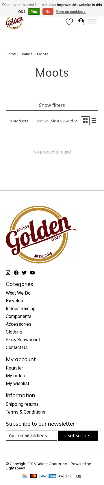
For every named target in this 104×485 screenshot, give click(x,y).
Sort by (42, 121)
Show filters (52, 105)
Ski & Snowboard (23, 339)
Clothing (14, 332)
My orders (16, 375)
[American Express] (52, 476)
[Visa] (43, 476)
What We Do (18, 293)
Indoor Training (21, 308)
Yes (34, 12)
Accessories (18, 324)
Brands (26, 54)
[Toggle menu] (92, 22)
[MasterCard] (34, 476)
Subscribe (78, 435)
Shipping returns (22, 404)
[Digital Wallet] (65, 476)
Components (18, 316)
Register (14, 368)
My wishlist (17, 383)
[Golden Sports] (15, 21)
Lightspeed (15, 468)
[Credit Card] (24, 476)
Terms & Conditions (25, 412)
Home (11, 54)
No (48, 12)
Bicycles (14, 301)
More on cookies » (71, 12)
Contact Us (17, 347)
